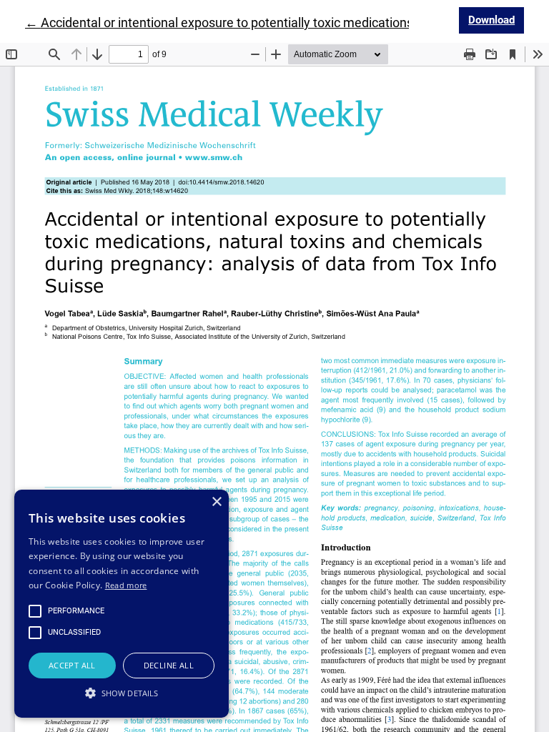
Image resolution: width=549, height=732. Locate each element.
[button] (121, 693)
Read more (126, 585)
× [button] (216, 502)
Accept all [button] (72, 665)
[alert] (121, 604)
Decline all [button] (169, 665)
